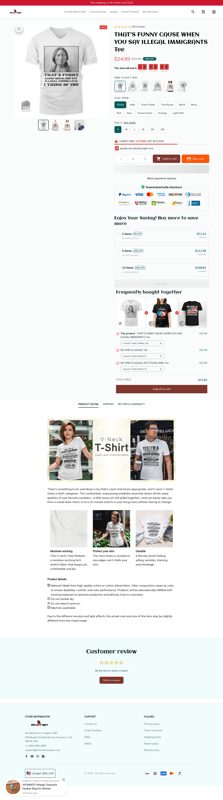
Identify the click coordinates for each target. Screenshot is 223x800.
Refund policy (151, 750)
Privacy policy (151, 723)
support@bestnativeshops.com (42, 750)
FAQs (87, 737)
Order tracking (92, 730)
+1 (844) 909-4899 (35, 745)
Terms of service (153, 730)
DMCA (87, 743)
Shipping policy (152, 737)
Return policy (151, 743)
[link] (13, 787)
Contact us (90, 723)
